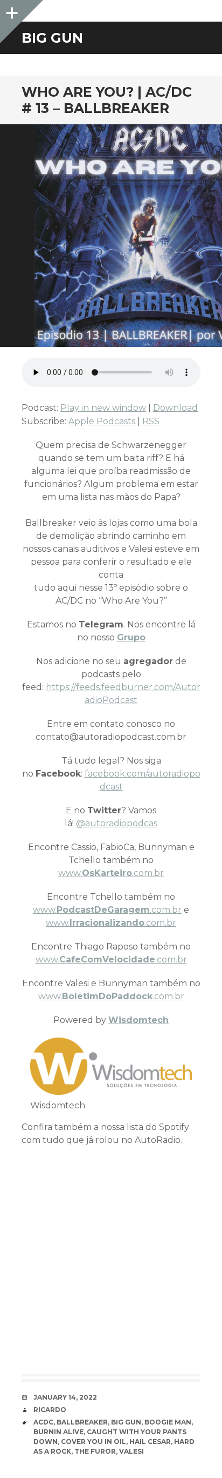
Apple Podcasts (101, 421)
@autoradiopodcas (116, 823)
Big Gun (126, 1422)
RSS (150, 421)
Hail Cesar (150, 1441)
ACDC (43, 1422)
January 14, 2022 (65, 1397)
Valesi (131, 1451)
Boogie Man (167, 1422)
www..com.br (111, 873)
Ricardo (49, 1410)
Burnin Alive (58, 1432)
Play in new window (103, 408)
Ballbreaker (82, 1422)
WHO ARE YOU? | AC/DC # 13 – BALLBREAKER (107, 100)
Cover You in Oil (93, 1441)
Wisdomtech (138, 1020)
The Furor (95, 1451)
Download (175, 408)
